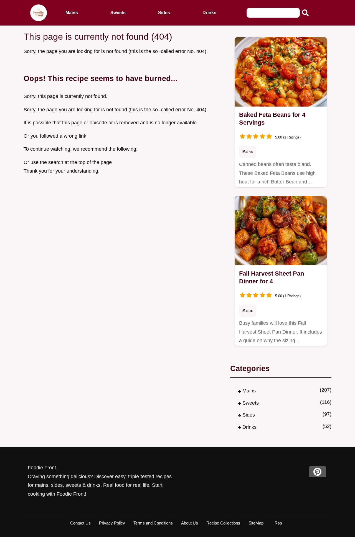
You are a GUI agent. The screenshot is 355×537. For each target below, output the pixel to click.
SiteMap (255, 523)
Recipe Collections (223, 523)
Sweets (118, 12)
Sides (164, 12)
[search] (305, 13)
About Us (189, 523)
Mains (71, 12)
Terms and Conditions (153, 523)
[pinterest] (317, 471)
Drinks (209, 12)
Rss (278, 523)
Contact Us (80, 523)
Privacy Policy (112, 523)
